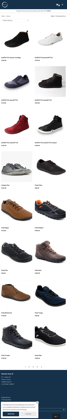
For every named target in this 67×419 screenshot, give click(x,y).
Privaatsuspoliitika (6, 400)
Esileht (3, 16)
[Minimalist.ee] (4, 4)
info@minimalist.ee (6, 382)
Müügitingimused (5, 397)
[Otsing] (64, 409)
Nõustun (11, 414)
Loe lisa (28, 414)
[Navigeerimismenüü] (63, 4)
